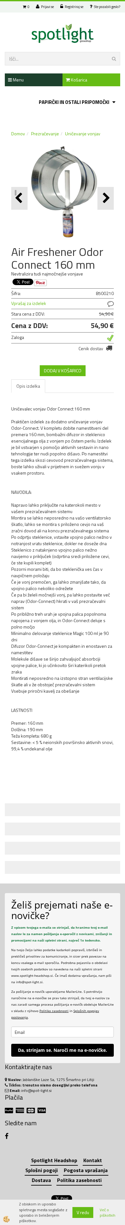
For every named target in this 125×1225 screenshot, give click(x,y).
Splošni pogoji (41, 1170)
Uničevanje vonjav (82, 133)
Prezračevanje (45, 133)
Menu (18, 79)
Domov (18, 133)
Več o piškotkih (107, 1212)
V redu (83, 1212)
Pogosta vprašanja (86, 1170)
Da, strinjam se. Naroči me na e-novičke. (62, 1050)
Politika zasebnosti (79, 1180)
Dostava (41, 1180)
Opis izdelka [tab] (28, 386)
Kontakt (92, 1160)
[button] (105, 198)
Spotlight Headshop (54, 1160)
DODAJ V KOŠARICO (62, 370)
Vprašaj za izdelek (28, 303)
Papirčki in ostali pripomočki (74, 102)
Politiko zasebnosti (54, 1011)
